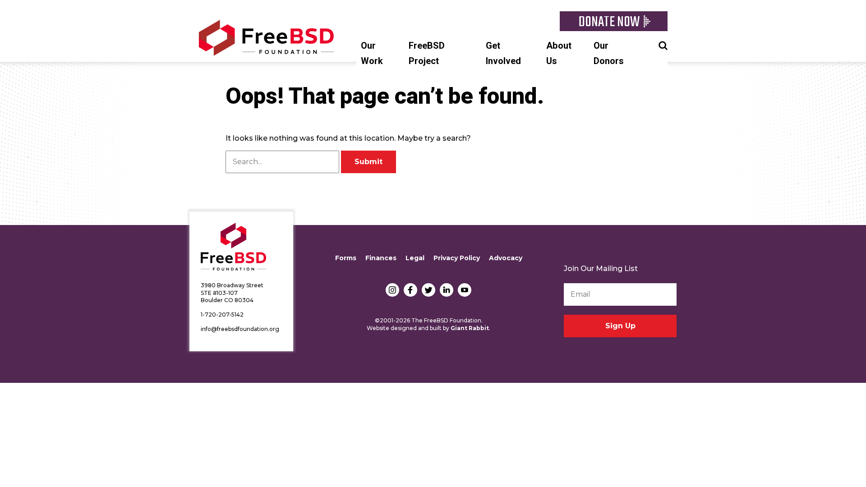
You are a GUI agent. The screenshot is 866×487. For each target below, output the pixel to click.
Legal (414, 258)
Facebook (410, 290)
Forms (345, 258)
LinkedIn (447, 290)
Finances (380, 258)
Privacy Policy (456, 258)
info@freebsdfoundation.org (240, 329)
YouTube (465, 290)
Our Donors (609, 53)
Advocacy (505, 258)
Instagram (392, 290)
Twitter (428, 290)
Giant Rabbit (470, 328)
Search (663, 44)
